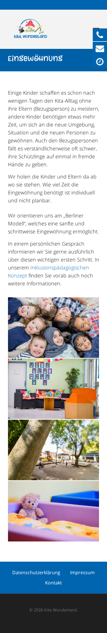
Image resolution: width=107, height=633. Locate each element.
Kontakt (53, 583)
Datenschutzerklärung (36, 572)
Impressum (82, 572)
